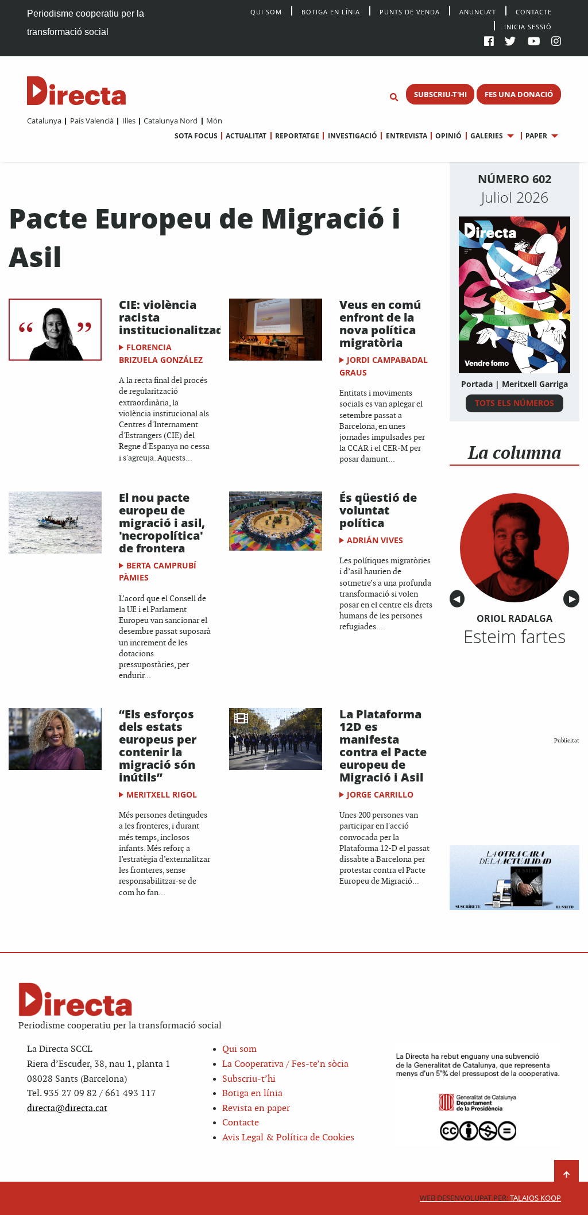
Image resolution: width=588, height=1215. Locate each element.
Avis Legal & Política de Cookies (288, 1137)
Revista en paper (256, 1108)
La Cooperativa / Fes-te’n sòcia (285, 1064)
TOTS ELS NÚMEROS (514, 402)
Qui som (239, 1049)
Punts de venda (410, 11)
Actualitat (246, 136)
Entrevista (406, 136)
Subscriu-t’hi (249, 1079)
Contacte (534, 11)
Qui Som (266, 12)
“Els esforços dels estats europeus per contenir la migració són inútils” (157, 745)
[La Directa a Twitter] (510, 42)
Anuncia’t (477, 11)
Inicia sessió (528, 26)
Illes (128, 120)
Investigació (352, 136)
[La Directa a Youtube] (534, 42)
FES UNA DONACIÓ (519, 94)
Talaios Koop (490, 1198)
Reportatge (297, 136)
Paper (536, 136)
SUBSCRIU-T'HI (440, 94)
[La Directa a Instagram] (556, 42)
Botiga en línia (330, 11)
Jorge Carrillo (380, 794)
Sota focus (196, 136)
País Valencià (91, 120)
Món (214, 120)
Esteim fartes (514, 636)
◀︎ (459, 599)
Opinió (448, 136)
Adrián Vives (375, 540)
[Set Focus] (394, 97)
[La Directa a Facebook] (489, 42)
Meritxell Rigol (161, 794)
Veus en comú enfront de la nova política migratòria (380, 323)
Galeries (486, 136)
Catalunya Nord (171, 120)
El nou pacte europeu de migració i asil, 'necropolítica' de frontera (162, 523)
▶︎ (574, 599)
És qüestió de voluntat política (378, 510)
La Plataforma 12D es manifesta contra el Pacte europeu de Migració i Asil (383, 745)
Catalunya (44, 120)
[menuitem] (44, 120)
